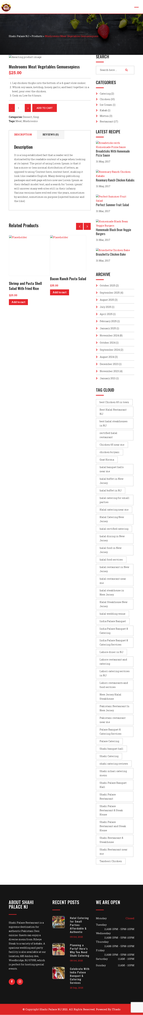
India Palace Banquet (113, 621)
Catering (105, 93)
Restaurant (106, 121)
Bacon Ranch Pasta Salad (68, 278)
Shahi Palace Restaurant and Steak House (113, 826)
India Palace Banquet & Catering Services (114, 642)
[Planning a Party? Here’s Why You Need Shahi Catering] (61, 949)
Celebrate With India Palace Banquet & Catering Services (79, 976)
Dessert (27, 117)
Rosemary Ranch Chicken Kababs (115, 180)
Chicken (105, 99)
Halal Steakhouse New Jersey (113, 604)
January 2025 (108, 328)
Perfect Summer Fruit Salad (112, 205)
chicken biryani (109, 452)
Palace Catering (109, 741)
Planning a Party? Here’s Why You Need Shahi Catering (79, 950)
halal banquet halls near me (112, 469)
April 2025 (106, 314)
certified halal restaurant (108, 435)
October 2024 (107, 342)
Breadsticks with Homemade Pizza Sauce (113, 153)
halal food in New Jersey (111, 550)
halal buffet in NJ (111, 490)
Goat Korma (107, 459)
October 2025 (107, 285)
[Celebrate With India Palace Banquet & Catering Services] (61, 973)
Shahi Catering (109, 756)
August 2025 (107, 299)
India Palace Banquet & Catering (114, 631)
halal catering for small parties (114, 500)
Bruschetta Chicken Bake (111, 254)
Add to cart (44, 108)
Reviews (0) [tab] (51, 134)
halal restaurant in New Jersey (114, 569)
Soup (36, 117)
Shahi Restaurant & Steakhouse (111, 840)
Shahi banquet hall (111, 748)
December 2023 (109, 364)
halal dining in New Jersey (112, 538)
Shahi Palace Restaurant (108, 796)
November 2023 (109, 371)
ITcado (116, 1009)
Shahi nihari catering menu (113, 773)
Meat (19, 121)
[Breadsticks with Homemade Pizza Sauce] (115, 145)
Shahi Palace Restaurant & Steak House (111, 810)
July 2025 (105, 307)
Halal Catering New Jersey (112, 519)
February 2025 (108, 321)
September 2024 (110, 349)
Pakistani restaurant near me (113, 720)
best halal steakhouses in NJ (113, 423)
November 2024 (109, 335)
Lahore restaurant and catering (113, 661)
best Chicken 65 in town (114, 402)
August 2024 (107, 357)
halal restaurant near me (113, 581)
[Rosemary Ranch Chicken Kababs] (115, 174)
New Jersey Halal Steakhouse (110, 696)
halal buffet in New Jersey (111, 481)
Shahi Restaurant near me (113, 851)
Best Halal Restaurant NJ (113, 411)
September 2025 (110, 292)
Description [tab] (23, 134)
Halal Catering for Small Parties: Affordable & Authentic (79, 925)
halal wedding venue (112, 613)
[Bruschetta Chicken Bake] (114, 250)
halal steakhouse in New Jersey (112, 592)
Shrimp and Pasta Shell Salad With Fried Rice (25, 286)
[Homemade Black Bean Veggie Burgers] (115, 223)
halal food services (111, 559)
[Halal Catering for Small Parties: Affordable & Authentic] (61, 922)
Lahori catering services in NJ (115, 673)
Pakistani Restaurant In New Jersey (114, 708)
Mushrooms (30, 121)
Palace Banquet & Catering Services (110, 731)
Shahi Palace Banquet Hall (113, 785)
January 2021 (108, 378)
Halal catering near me (114, 509)
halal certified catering (114, 528)
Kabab (103, 110)
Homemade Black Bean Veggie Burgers (113, 231)
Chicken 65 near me (112, 444)
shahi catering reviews (114, 763)
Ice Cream (106, 104)
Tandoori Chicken (111, 861)
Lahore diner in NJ (111, 652)
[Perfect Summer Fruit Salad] (115, 199)
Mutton (104, 116)
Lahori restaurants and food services (114, 685)
